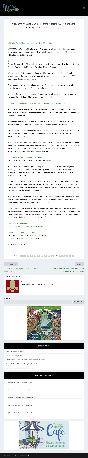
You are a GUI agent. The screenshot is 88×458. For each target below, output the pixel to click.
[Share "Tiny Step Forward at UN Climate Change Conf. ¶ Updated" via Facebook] (21, 256)
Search (7, 298)
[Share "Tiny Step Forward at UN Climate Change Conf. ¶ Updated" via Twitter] (24, 256)
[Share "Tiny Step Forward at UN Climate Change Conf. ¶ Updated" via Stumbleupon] (45, 256)
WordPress (28, 455)
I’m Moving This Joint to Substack (15, 351)
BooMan (10, 382)
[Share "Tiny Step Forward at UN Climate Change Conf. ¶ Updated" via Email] (49, 256)
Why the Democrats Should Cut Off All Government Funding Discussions (25, 359)
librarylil (10, 390)
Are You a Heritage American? (14, 355)
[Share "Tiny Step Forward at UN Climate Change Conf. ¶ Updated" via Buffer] (42, 256)
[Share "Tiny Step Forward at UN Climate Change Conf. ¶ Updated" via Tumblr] (31, 256)
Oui (36, 28)
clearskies (10, 397)
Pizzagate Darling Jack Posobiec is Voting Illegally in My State (22, 364)
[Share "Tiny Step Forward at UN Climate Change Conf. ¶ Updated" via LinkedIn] (38, 256)
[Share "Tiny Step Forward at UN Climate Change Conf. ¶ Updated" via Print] (52, 256)
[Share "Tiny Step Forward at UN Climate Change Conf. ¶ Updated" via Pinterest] (35, 256)
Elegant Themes (15, 455)
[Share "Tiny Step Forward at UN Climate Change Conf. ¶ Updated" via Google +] (28, 256)
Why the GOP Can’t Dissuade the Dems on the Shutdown (21, 368)
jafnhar (10, 405)
